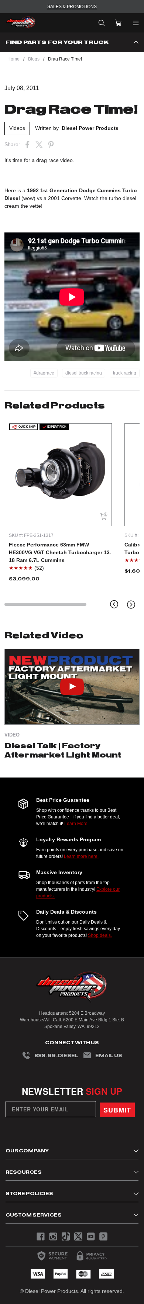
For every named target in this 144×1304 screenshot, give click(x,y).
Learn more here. (81, 856)
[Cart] (118, 22)
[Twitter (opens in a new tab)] (39, 144)
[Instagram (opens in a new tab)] (53, 1236)
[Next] (131, 604)
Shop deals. (100, 935)
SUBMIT (117, 1110)
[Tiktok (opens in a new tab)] (66, 1236)
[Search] (102, 23)
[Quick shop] (104, 516)
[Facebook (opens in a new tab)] (27, 144)
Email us (108, 1055)
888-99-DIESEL (56, 1055)
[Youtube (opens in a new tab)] (91, 1236)
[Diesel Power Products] (21, 23)
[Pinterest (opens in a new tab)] (51, 144)
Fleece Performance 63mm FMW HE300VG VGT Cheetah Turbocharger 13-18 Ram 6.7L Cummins (60, 552)
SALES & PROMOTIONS (72, 6)
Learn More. (76, 823)
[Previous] (114, 604)
